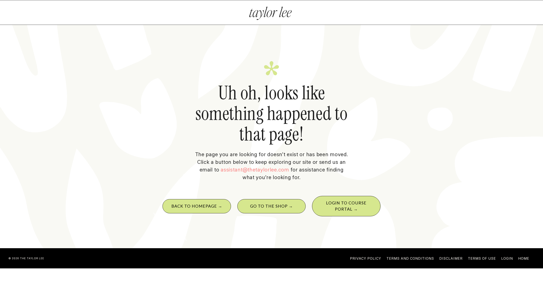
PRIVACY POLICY (365, 258)
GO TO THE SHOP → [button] (271, 206)
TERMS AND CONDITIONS (410, 258)
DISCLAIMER (451, 258)
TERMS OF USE (482, 258)
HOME (523, 258)
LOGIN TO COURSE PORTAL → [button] (346, 205)
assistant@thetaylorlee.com (255, 170)
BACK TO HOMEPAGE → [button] (196, 206)
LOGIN (507, 258)
